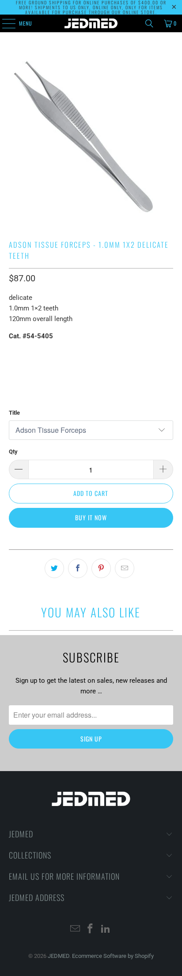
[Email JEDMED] (75, 929)
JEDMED (58, 956)
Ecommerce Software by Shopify (113, 956)
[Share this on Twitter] (54, 568)
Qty (13, 451)
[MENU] (4, 23)
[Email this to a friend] (124, 568)
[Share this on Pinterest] (101, 568)
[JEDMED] (91, 23)
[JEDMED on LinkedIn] (106, 929)
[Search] (149, 23)
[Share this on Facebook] (77, 568)
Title (14, 412)
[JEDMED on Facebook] (90, 929)
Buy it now (91, 517)
